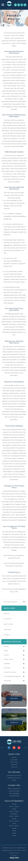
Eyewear (14, 780)
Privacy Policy (17, 850)
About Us (6, 613)
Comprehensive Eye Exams (14, 775)
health (6, 650)
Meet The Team (8, 624)
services (6, 655)
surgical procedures (10, 672)
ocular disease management (12, 676)
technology (7, 680)
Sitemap (17, 853)
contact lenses (8, 659)
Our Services (7, 619)
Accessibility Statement (7, 850)
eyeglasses (7, 663)
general (6, 646)
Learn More (14, 698)
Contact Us (7, 635)
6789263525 (16, 793)
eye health (7, 668)
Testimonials (7, 629)
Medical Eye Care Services (14, 777)
